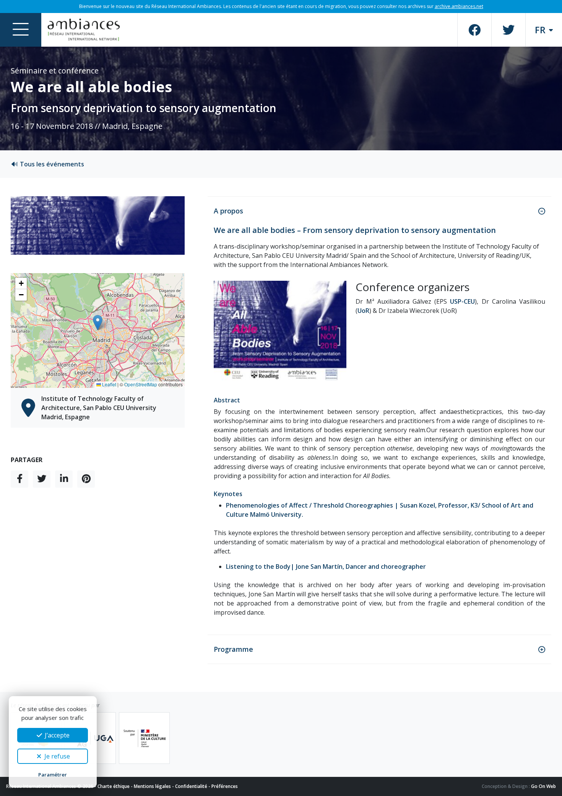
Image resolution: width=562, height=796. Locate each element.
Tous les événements (51, 164)
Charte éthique (113, 786)
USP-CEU (462, 301)
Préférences (224, 786)
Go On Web (543, 786)
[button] (97, 322)
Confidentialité (191, 786)
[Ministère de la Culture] (144, 738)
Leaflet (108, 384)
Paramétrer (52, 774)
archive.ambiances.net (459, 6)
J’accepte (56, 735)
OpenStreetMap (140, 384)
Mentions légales (152, 786)
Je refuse (56, 756)
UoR (363, 310)
